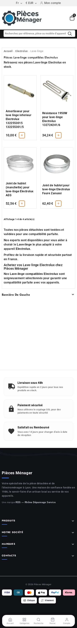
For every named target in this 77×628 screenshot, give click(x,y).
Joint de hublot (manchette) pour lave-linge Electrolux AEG (19, 189)
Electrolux (21, 51)
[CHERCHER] (69, 33)
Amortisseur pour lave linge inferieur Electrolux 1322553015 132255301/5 (18, 119)
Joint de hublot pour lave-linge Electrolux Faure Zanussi (56, 189)
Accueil (8, 51)
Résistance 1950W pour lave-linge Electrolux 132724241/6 (54, 119)
